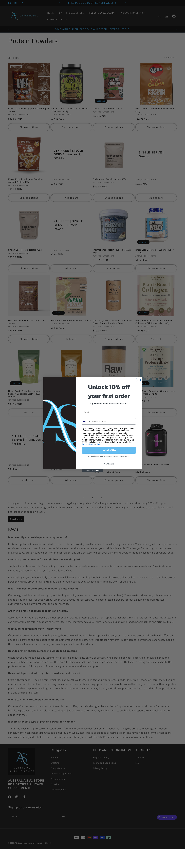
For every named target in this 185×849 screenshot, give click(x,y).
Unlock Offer (109, 450)
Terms (99, 444)
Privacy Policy (88, 444)
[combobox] (86, 421)
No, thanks (109, 463)
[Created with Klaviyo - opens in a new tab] (92, 470)
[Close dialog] (138, 380)
